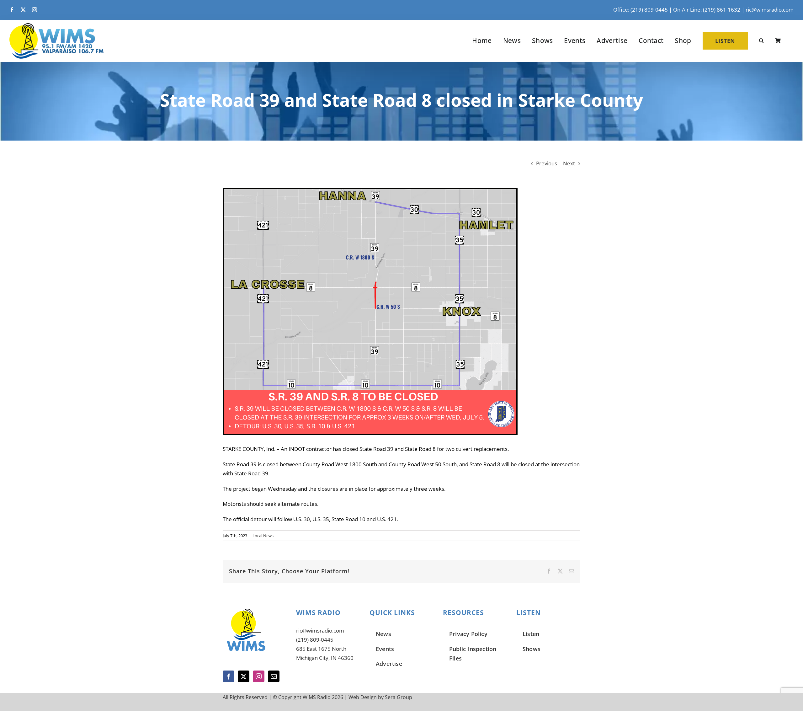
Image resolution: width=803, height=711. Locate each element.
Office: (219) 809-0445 (640, 9)
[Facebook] (228, 676)
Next (569, 163)
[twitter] (23, 9)
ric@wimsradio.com (770, 9)
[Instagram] (258, 676)
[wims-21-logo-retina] (56, 25)
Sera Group (398, 697)
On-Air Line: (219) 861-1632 (706, 9)
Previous (546, 163)
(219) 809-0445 (314, 639)
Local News (263, 535)
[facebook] (11, 9)
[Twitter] (243, 676)
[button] (761, 40)
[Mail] (273, 676)
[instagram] (34, 9)
